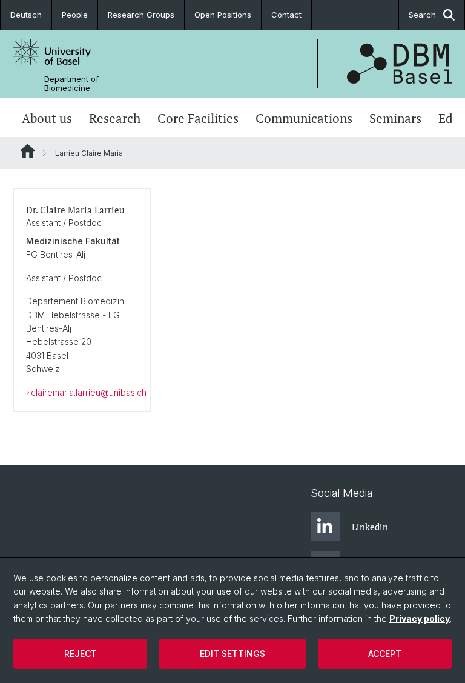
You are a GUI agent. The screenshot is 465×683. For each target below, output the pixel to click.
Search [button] (422, 14)
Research (114, 118)
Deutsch (26, 14)
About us (47, 118)
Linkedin (370, 527)
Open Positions (222, 14)
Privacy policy (419, 618)
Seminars (395, 118)
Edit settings (232, 653)
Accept (384, 653)
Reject (80, 653)
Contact (286, 14)
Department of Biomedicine (71, 84)
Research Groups (141, 14)
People (75, 14)
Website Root (28, 151)
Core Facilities (198, 118)
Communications (304, 118)
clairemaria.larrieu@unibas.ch (89, 392)
